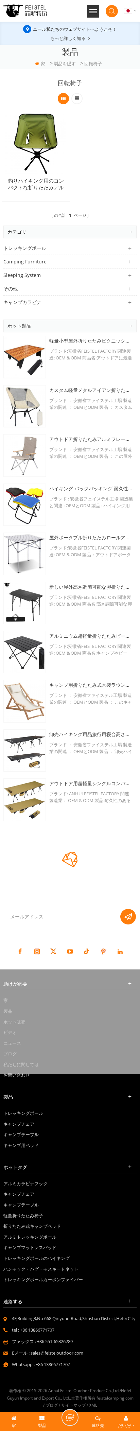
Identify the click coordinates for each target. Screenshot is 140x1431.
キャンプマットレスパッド (29, 1247)
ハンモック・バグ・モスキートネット (40, 1269)
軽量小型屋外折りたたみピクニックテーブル (91, 340)
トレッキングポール (24, 248)
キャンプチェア (18, 1124)
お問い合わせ (16, 1075)
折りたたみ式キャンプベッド (32, 1226)
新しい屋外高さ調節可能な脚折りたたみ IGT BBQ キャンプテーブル (91, 587)
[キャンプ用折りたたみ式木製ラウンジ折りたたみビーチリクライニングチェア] (25, 701)
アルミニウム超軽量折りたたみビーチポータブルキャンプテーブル (91, 636)
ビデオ (10, 1032)
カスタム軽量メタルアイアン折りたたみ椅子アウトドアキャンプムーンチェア (91, 390)
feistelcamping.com (115, 1398)
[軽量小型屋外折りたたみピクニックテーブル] (25, 357)
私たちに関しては (21, 1064)
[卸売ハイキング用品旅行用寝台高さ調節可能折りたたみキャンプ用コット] (25, 750)
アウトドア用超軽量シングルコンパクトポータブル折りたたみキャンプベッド (91, 783)
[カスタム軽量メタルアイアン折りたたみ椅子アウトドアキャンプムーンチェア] (25, 406)
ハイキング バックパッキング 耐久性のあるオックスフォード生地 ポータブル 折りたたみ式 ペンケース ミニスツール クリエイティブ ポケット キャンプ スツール (91, 488)
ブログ (10, 1054)
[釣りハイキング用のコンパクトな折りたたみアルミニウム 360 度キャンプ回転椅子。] (35, 144)
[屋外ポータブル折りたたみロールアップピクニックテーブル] (25, 553)
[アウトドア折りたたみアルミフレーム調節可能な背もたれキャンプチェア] (25, 455)
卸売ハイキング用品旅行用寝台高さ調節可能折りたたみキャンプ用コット (91, 734)
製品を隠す (65, 64)
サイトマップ (73, 1405)
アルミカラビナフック (25, 1183)
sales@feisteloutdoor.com (57, 1353)
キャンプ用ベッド (21, 1145)
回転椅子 (93, 64)
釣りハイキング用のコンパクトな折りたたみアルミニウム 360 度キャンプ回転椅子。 (36, 184)
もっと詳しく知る (68, 38)
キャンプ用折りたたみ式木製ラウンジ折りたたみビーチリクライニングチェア (91, 685)
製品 (7, 1011)
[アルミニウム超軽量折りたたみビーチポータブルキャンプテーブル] (25, 652)
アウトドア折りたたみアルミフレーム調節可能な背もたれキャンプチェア (91, 439)
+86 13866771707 (37, 1330)
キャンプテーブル (21, 1134)
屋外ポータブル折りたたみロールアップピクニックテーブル (91, 537)
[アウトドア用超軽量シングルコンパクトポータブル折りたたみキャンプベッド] (25, 799)
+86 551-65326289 (55, 1341)
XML (93, 1405)
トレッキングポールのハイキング (36, 1258)
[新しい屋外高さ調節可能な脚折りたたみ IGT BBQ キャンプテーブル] (25, 603)
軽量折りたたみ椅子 (23, 1216)
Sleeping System (22, 275)
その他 (10, 288)
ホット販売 (14, 1022)
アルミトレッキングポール (29, 1237)
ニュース (12, 1043)
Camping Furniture (25, 261)
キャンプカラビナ (22, 302)
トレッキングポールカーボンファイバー (43, 1279)
